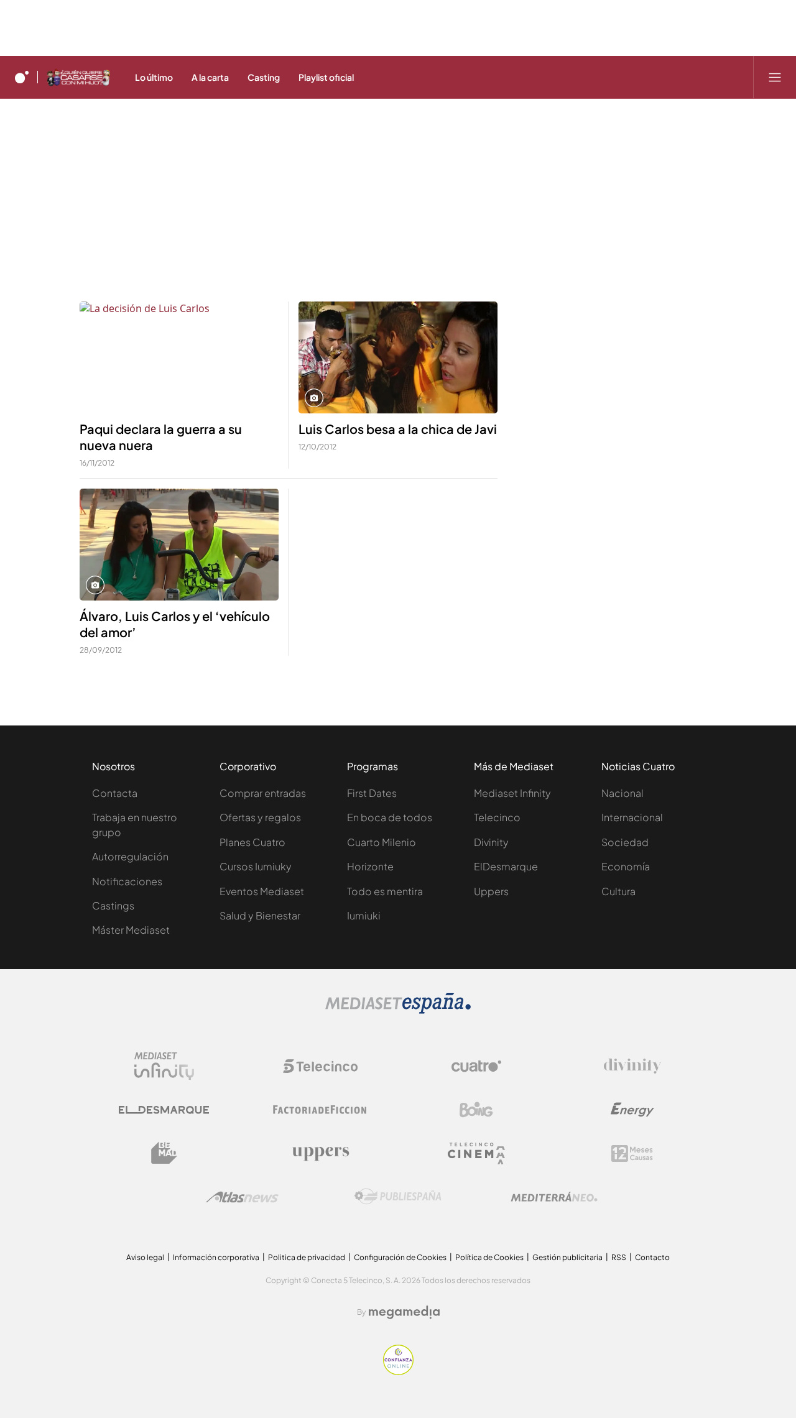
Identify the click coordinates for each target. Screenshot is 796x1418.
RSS (618, 1257)
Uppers (491, 891)
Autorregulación (130, 856)
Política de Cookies (489, 1257)
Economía (625, 866)
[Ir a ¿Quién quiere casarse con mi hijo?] (78, 77)
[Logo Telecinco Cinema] (476, 1153)
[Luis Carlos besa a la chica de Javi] (397, 357)
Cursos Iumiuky (256, 866)
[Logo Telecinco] (320, 1066)
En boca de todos (389, 817)
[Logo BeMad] (164, 1153)
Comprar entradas (263, 792)
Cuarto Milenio (381, 842)
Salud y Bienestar (260, 915)
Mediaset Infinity (512, 792)
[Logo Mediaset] (398, 1010)
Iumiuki (364, 915)
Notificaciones (127, 881)
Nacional (622, 792)
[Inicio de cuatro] (22, 77)
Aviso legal (145, 1257)
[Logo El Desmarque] (164, 1110)
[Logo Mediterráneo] (554, 1197)
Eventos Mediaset (262, 891)
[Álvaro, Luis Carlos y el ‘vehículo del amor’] (179, 545)
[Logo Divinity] (632, 1066)
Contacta (114, 792)
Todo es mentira (385, 891)
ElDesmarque (506, 866)
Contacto (652, 1257)
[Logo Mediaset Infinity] (164, 1066)
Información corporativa (216, 1257)
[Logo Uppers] (320, 1153)
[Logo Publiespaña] (398, 1196)
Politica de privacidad (306, 1257)
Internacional (632, 817)
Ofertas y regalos (260, 817)
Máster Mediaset (131, 929)
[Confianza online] (398, 1371)
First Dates (372, 792)
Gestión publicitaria (567, 1257)
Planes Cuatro (252, 842)
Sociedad (625, 842)
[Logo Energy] (632, 1109)
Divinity (491, 842)
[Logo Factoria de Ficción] (320, 1109)
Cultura (618, 891)
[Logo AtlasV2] (242, 1197)
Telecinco (497, 817)
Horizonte (370, 866)
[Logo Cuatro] (476, 1066)
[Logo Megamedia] (404, 1312)
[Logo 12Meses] (632, 1153)
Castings (113, 905)
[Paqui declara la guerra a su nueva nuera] (179, 357)
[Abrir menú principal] (775, 77)
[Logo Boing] (476, 1109)
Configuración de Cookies (400, 1257)
